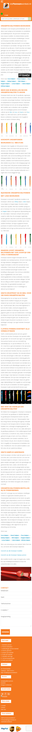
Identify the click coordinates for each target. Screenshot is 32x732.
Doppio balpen (5, 83)
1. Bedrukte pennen (6, 645)
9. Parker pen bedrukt (7, 660)
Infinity (16, 202)
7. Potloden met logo (7, 656)
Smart (21, 112)
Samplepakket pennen (7, 681)
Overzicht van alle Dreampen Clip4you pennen (13, 555)
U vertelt (3, 705)
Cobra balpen (26, 83)
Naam (2, 597)
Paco (28, 112)
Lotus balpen (16, 83)
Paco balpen (25, 535)
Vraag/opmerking (5, 616)
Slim (11, 112)
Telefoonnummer (6, 603)
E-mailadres (4, 610)
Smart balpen (21, 79)
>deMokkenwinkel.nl (6, 722)
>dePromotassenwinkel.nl (8, 718)
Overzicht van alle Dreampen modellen (11, 551)
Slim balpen (21, 81)
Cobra (24, 202)
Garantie (3, 683)
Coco (15, 112)
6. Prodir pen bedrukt (6, 654)
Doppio (5, 211)
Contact (3, 707)
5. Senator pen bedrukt (7, 652)
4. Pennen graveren (6, 650)
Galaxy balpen (11, 81)
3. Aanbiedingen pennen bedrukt (10, 648)
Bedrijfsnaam (4, 590)
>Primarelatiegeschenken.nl (8, 720)
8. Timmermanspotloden (8, 658)
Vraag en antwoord (6, 685)
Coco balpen (11, 79)
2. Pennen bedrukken (6, 646)
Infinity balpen (5, 86)
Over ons (3, 709)
